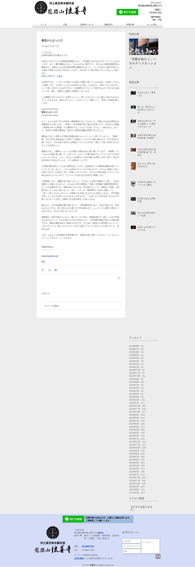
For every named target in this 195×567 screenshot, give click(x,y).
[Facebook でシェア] (43, 270)
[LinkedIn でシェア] (56, 270)
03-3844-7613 (155, 12)
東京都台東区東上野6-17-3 (150, 5)
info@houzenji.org (90, 555)
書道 (43, 261)
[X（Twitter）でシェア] (49, 270)
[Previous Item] (133, 47)
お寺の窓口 (79, 558)
